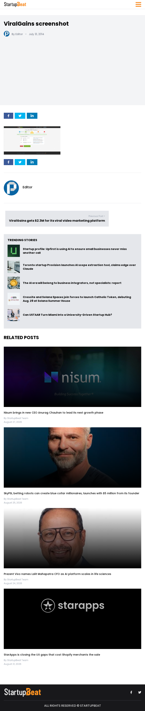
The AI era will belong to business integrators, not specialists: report (72, 283)
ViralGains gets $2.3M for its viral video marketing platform (57, 220)
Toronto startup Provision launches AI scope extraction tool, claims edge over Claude (79, 267)
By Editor (17, 34)
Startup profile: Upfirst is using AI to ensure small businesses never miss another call (75, 251)
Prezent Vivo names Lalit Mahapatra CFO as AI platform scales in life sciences (57, 574)
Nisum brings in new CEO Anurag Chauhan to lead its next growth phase (53, 412)
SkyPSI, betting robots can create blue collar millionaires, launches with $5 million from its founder (71, 493)
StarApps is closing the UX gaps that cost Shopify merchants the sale (52, 655)
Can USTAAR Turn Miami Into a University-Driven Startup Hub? (67, 315)
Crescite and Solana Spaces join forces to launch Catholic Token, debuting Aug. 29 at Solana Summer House (77, 299)
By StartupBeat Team (16, 418)
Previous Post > (97, 216)
